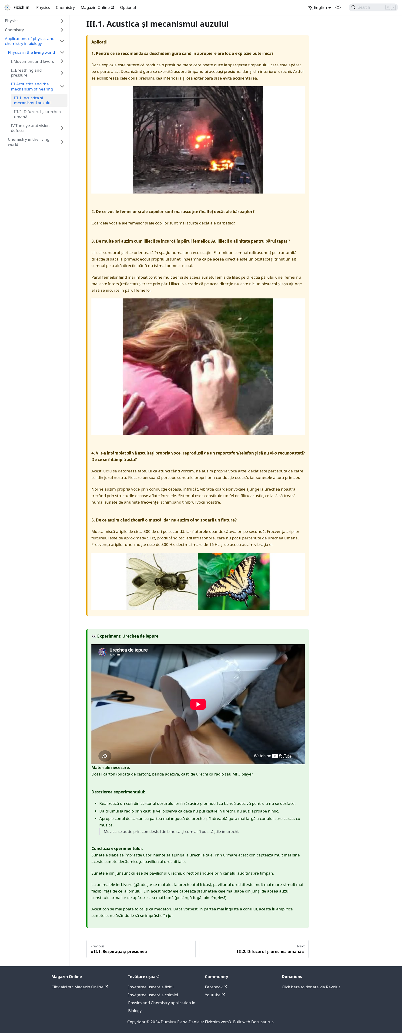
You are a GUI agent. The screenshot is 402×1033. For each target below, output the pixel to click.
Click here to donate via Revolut (311, 987)
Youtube (213, 994)
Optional (128, 7)
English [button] (320, 7)
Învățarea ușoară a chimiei (153, 994)
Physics (43, 7)
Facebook (214, 987)
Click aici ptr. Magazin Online (77, 987)
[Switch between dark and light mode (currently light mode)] (338, 7)
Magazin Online (95, 7)
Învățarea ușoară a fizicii (151, 987)
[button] (35, 21)
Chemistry (65, 7)
